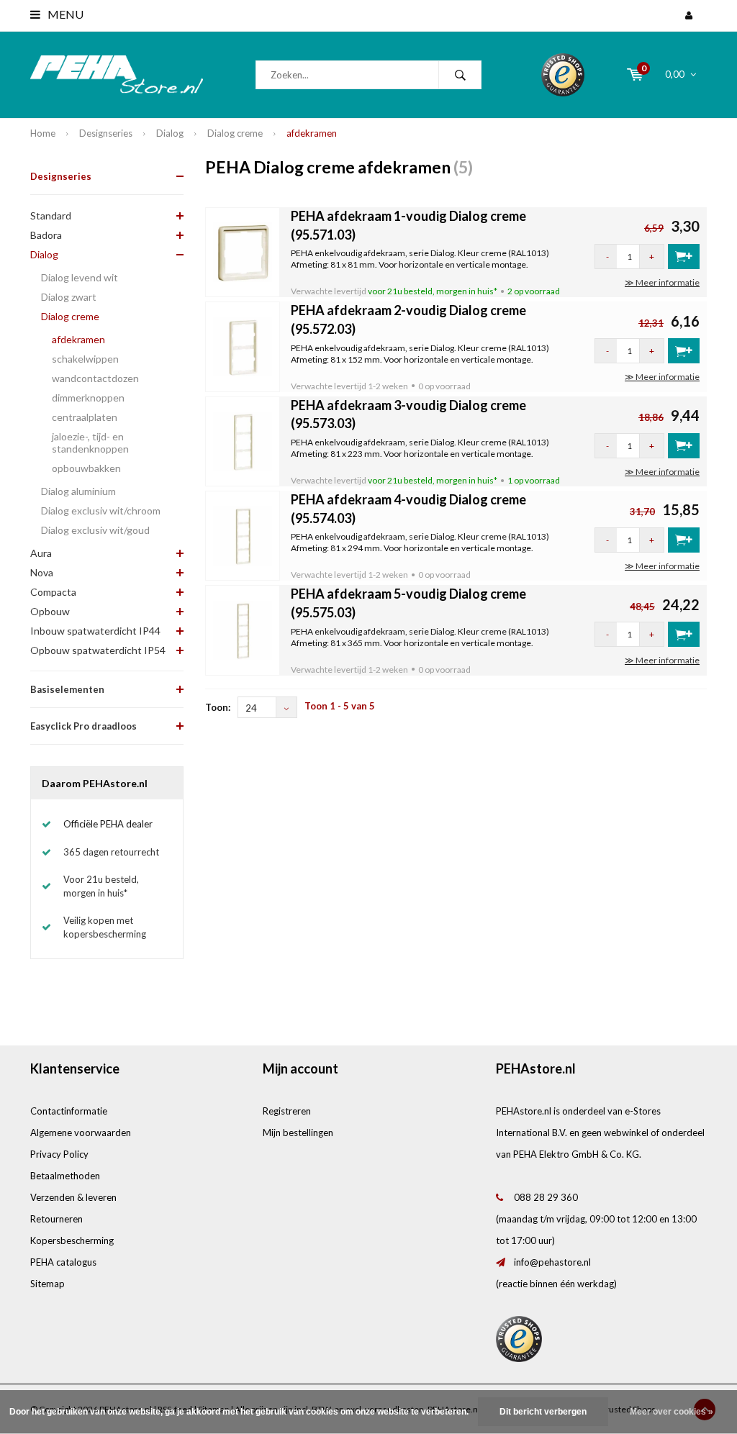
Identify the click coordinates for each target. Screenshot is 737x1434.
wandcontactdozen (95, 378)
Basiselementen (67, 689)
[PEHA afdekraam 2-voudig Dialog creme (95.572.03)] (243, 345)
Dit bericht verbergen (543, 1412)
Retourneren (56, 1219)
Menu (64, 14)
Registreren (287, 1111)
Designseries (105, 133)
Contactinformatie (68, 1111)
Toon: (217, 707)
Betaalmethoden (65, 1175)
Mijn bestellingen (298, 1132)
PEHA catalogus (63, 1262)
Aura (41, 553)
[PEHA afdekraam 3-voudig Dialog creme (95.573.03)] (243, 440)
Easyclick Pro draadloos (83, 726)
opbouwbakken (86, 468)
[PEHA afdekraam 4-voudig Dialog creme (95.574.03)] (243, 534)
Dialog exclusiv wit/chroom (100, 510)
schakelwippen (85, 359)
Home (42, 133)
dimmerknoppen (88, 397)
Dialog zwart (68, 297)
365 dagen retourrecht (111, 852)
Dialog (170, 133)
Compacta (53, 592)
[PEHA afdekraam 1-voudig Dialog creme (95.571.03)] (243, 251)
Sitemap (47, 1283)
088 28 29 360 (546, 1197)
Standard (50, 215)
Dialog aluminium (78, 491)
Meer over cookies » (671, 1412)
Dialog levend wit (79, 277)
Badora (46, 235)
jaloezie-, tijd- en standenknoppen (90, 442)
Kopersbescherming (72, 1240)
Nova (41, 572)
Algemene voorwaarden (80, 1132)
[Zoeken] (459, 74)
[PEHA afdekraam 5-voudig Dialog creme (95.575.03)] (243, 629)
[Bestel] (684, 256)
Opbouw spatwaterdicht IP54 (98, 650)
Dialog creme (235, 133)
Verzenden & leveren (73, 1197)
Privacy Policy (59, 1154)
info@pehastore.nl (552, 1262)
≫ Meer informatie (662, 282)
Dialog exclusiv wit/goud (95, 530)
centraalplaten (84, 417)
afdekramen (311, 133)
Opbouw (50, 611)
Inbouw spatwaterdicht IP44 (95, 631)
